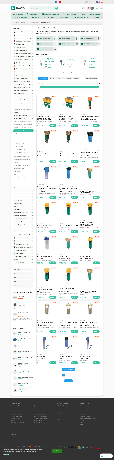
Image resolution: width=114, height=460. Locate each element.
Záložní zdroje (63, 18)
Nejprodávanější (68, 78)
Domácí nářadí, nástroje (86, 410)
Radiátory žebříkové (39, 410)
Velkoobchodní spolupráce (80, 18)
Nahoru (69, 381)
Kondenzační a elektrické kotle (50, 14)
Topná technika (18, 14)
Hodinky (82, 424)
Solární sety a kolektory (17, 422)
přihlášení (59, 414)
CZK (92, 2)
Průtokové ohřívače (16, 412)
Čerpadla (35, 18)
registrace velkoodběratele (64, 416)
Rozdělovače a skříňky (20, 18)
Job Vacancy (80, 2)
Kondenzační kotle (16, 405)
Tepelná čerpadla (39, 420)
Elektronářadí (83, 407)
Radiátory (82, 14)
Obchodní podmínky (62, 403)
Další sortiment (84, 403)
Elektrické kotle (15, 407)
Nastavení (6, 454)
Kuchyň (82, 420)
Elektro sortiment (84, 405)
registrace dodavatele (63, 419)
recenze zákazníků (16, 439)
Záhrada (82, 412)
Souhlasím (56, 451)
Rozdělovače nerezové (40, 412)
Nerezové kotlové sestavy (41, 418)
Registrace (60, 412)
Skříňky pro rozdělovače (40, 416)
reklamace (60, 407)
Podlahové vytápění (32, 14)
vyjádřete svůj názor (16, 436)
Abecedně (76, 78)
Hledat (56, 8)
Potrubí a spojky (95, 14)
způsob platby (61, 405)
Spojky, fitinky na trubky (17, 418)
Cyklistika (82, 422)
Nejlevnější (51, 78)
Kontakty (66, 2)
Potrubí (13, 420)
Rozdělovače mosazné (40, 414)
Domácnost (83, 414)
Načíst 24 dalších (68, 369)
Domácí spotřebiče (85, 416)
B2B (73, 2)
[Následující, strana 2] (68, 375)
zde (36, 451)
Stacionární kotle (15, 410)
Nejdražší (59, 78)
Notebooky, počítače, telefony (88, 418)
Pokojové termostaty (16, 414)
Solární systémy (49, 18)
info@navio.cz (106, 456)
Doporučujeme (43, 78)
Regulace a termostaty (69, 14)
